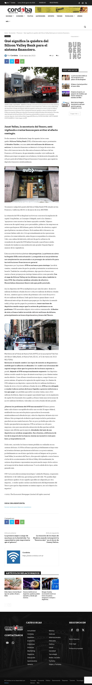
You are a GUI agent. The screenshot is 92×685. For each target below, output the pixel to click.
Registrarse (54, 3)
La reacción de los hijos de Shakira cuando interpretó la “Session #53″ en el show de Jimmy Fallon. (46, 539)
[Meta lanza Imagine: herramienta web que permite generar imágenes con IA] (66, 104)
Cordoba (14, 55)
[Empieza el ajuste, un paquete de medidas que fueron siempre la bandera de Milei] (66, 93)
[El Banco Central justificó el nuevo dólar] (66, 86)
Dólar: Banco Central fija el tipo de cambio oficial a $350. (12, 594)
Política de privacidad (76, 648)
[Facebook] (79, 3)
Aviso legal (72, 644)
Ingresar (42, 3)
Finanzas (19, 33)
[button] (85, 27)
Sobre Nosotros (74, 639)
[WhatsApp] (22, 61)
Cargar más (74, 114)
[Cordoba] (5, 55)
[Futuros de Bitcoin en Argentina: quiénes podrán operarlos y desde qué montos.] (31, 584)
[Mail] (7, 643)
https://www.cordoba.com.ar (32, 556)
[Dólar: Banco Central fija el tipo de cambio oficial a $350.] (12, 584)
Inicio (6, 33)
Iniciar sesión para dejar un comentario (17, 507)
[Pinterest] (17, 61)
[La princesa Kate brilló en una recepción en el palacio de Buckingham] (66, 77)
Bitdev (6, 683)
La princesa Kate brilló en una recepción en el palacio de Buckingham (79, 77)
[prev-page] (5, 604)
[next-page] (9, 604)
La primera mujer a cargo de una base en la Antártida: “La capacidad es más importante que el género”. (17, 539)
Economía (12, 33)
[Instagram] (82, 3)
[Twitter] (86, 3)
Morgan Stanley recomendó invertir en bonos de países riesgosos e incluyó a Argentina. (49, 595)
